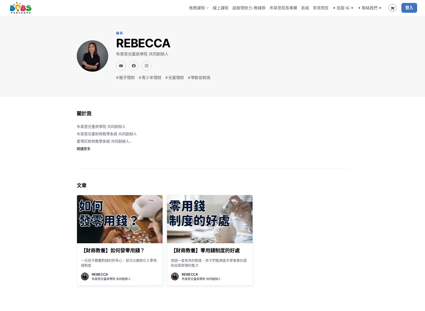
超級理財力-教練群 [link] (249, 7)
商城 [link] (305, 7)
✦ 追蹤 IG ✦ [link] (343, 7)
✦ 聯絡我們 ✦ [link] (370, 7)
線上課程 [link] (220, 7)
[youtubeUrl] (121, 66)
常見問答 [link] (321, 7)
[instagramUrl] (147, 66)
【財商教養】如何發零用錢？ (113, 251)
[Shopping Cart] (392, 8)
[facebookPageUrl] (134, 66)
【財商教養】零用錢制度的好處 (205, 251)
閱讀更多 (84, 149)
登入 (409, 7)
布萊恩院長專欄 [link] (283, 7)
